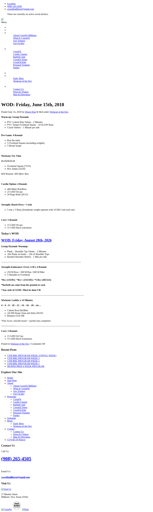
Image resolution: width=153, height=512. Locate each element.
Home (10, 378)
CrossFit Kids (19, 410)
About (10, 383)
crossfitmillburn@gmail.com (20, 9)
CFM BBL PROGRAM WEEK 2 (23, 361)
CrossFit (17, 399)
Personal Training (21, 413)
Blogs (10, 421)
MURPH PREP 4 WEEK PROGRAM (25, 366)
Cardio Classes (20, 402)
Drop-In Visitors (21, 434)
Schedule (11, 418)
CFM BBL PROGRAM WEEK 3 (23, 358)
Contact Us (18, 431)
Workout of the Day (59, 112)
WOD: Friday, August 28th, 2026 (26, 240)
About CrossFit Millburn (24, 386)
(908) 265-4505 (14, 6)
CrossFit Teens (20, 407)
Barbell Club (19, 404)
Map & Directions (21, 437)
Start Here (12, 380)
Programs (11, 396)
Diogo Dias (30, 112)
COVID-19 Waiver (16, 439)
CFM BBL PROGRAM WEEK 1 (23, 363)
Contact (10, 429)
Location (11, 3)
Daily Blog (18, 423)
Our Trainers (19, 391)
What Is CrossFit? (21, 388)
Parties (16, 415)
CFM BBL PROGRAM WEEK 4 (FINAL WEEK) (31, 355)
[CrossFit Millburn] (2, 19)
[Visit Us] (6, 489)
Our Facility (19, 394)
